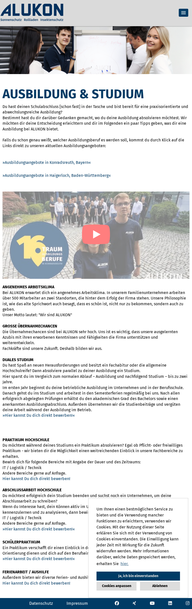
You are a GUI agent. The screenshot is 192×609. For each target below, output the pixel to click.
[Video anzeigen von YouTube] (96, 235)
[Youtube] (152, 603)
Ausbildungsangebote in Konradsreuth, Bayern (46, 162)
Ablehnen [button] (160, 586)
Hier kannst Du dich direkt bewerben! (38, 415)
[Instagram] (188, 603)
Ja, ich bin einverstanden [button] (138, 576)
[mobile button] (183, 13)
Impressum (77, 603)
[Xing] (134, 603)
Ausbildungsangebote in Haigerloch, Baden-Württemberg (56, 175)
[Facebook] (117, 603)
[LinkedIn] (170, 603)
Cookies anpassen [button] (116, 586)
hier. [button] (124, 563)
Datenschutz (41, 603)
